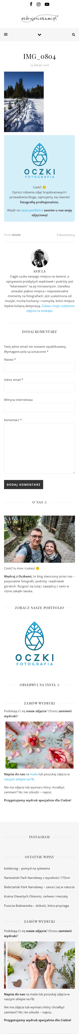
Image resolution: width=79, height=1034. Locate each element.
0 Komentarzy (66, 235)
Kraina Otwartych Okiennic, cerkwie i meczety (36, 896)
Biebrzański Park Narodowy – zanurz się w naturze (39, 887)
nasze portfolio (31, 210)
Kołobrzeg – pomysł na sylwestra (27, 868)
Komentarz (13, 420)
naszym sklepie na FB (19, 779)
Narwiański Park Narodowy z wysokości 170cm (37, 878)
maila (34, 774)
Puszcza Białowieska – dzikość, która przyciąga (36, 906)
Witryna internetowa (18, 400)
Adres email (13, 380)
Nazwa (10, 359)
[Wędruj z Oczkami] (39, 18)
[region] (39, 745)
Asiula (16, 235)
